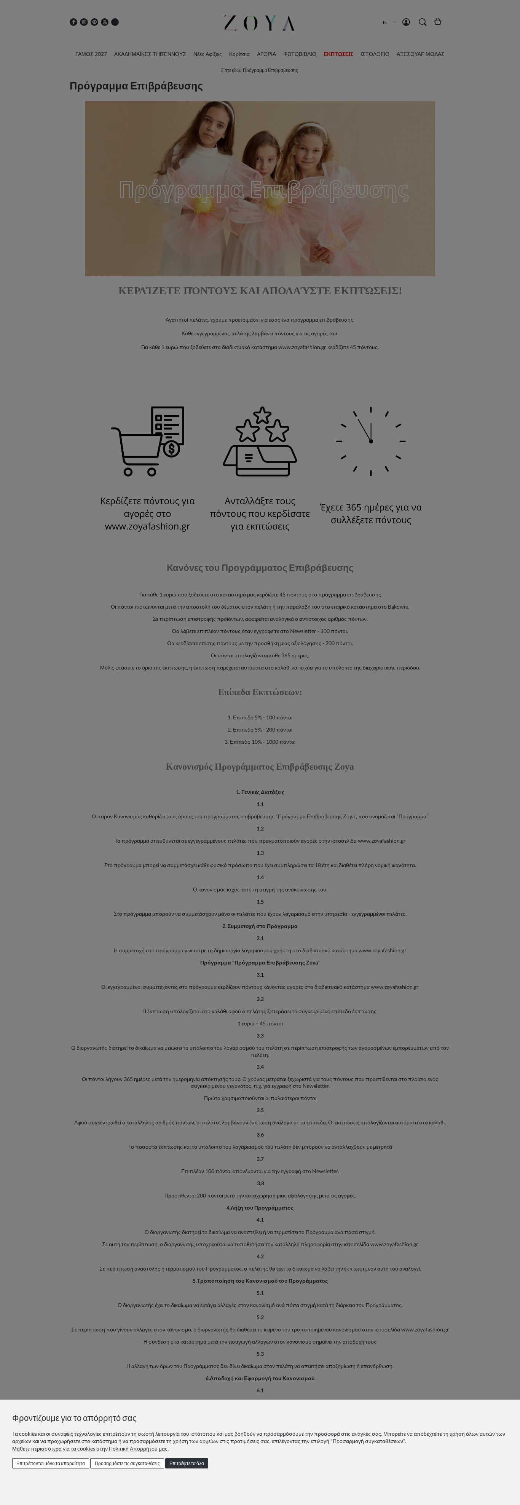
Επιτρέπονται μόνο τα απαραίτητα (50, 1463)
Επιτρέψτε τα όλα (186, 1463)
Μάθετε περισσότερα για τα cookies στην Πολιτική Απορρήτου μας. (90, 1448)
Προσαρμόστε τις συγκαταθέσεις (127, 1463)
